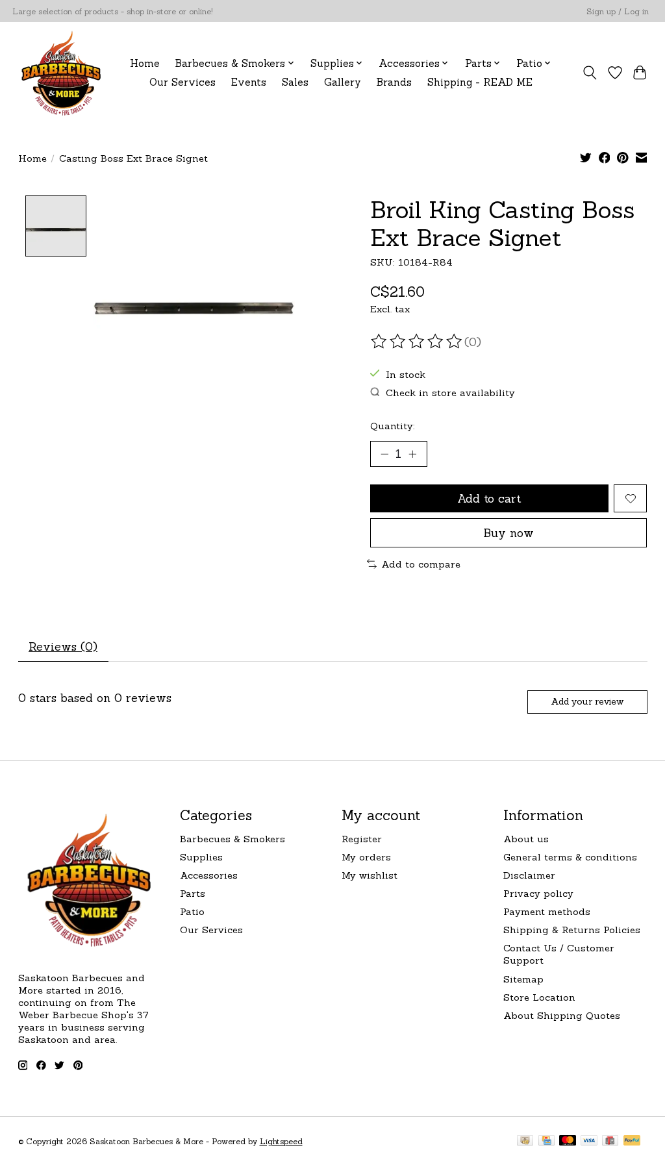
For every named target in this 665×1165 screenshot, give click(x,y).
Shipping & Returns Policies (571, 929)
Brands (394, 82)
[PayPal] (631, 1141)
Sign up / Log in (617, 11)
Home (145, 63)
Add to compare (420, 564)
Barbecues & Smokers (232, 839)
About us (526, 839)
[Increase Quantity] (412, 454)
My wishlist (369, 875)
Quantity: (392, 426)
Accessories (209, 875)
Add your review (587, 701)
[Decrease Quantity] (384, 454)
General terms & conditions (570, 857)
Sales (295, 82)
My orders (366, 857)
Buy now (508, 532)
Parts (192, 893)
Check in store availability (450, 392)
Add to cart (489, 498)
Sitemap (523, 979)
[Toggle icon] (589, 72)
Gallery (342, 82)
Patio (192, 911)
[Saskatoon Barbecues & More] (62, 72)
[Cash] (525, 1141)
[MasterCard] (567, 1141)
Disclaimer (529, 875)
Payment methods (546, 911)
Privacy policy (538, 893)
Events (248, 82)
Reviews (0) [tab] (63, 646)
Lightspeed (281, 1141)
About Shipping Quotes (561, 1015)
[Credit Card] (546, 1141)
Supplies (201, 857)
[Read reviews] (417, 341)
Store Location (539, 997)
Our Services (182, 82)
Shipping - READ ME (480, 82)
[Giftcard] (610, 1141)
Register (362, 839)
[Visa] (589, 1141)
